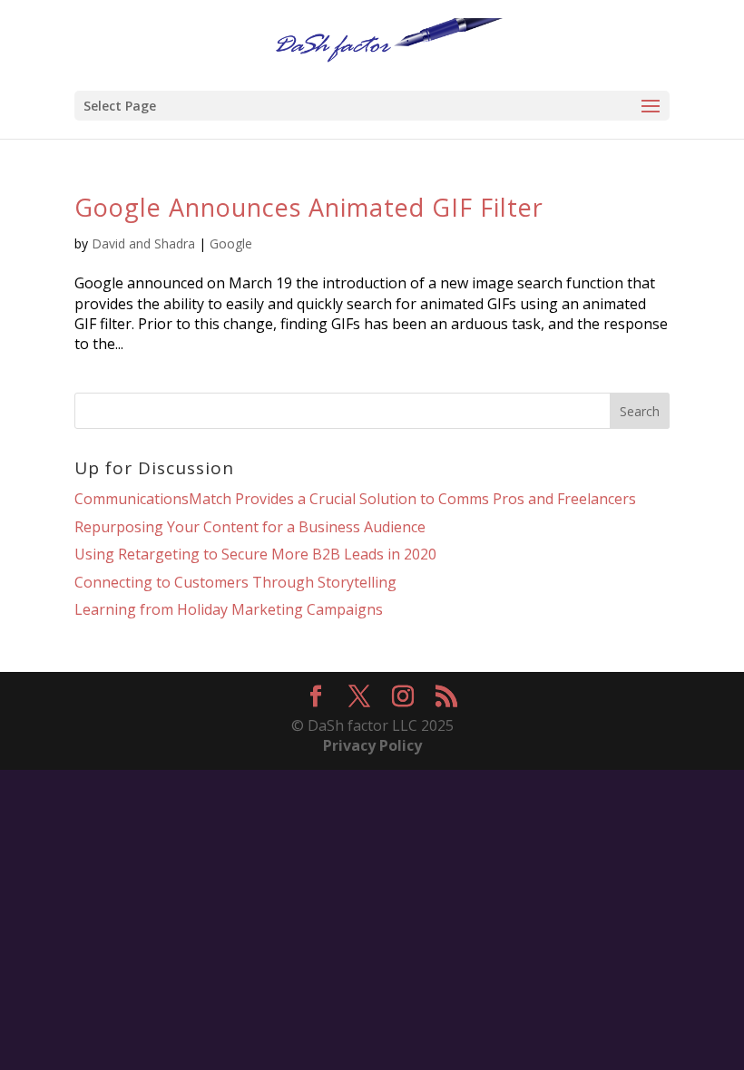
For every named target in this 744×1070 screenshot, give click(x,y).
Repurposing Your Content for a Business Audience (250, 527)
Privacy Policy (372, 745)
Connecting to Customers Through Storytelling (235, 582)
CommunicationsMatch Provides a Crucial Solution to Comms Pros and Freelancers (355, 499)
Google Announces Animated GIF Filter (308, 207)
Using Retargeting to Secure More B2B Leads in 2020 (255, 554)
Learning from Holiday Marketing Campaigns (228, 609)
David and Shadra (143, 243)
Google (231, 243)
